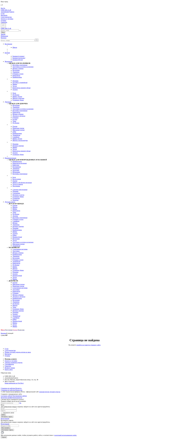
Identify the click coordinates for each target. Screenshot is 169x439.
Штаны (15, 223)
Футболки (16, 95)
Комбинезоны (17, 77)
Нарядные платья (18, 128)
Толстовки (16, 251)
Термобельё (16, 246)
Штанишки (16, 172)
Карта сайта (9, 369)
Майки (15, 84)
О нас (3, 13)
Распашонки (17, 167)
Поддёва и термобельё (20, 82)
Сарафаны (16, 137)
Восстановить (6, 428)
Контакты (4, 15)
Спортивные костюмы (20, 249)
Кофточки (16, 165)
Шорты (15, 207)
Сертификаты (9, 364)
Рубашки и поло (18, 74)
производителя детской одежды (49, 392)
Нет (2, 8)
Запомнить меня (8, 413)
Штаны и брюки (18, 68)
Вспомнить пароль (7, 416)
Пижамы (15, 81)
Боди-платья (17, 179)
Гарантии (4, 22)
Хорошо (4, 437)
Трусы (15, 86)
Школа (15, 47)
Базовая (7, 53)
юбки (14, 131)
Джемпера (16, 72)
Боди (14, 177)
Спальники (16, 193)
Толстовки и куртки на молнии (23, 67)
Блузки (15, 119)
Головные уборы (18, 100)
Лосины (15, 216)
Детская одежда (10, 202)
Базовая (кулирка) (18, 56)
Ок (20, 403)
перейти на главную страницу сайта (88, 345)
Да (4, 8)
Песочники (16, 186)
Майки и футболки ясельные (22, 182)
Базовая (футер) (18, 60)
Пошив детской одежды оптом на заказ (18, 352)
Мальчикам (8, 61)
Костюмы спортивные (20, 65)
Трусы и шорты (18, 184)
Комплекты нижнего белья (21, 88)
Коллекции (8, 44)
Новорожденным (10, 158)
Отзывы (3, 20)
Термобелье (16, 135)
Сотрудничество (6, 17)
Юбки (15, 235)
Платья (15, 126)
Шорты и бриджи (18, 98)
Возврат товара (10, 368)
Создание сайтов (6, 396)
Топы (14, 121)
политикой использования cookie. (65, 435)
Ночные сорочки (18, 146)
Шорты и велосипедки (20, 140)
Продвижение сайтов (19, 396)
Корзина (3, 333)
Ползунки (16, 170)
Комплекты (16, 75)
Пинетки (15, 200)
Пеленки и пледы (18, 195)
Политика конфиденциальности (11, 397)
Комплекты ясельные (20, 163)
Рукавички (16, 198)
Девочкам (8, 102)
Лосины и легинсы (19, 116)
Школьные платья (18, 130)
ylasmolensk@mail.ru (7, 12)
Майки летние (17, 96)
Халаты (15, 89)
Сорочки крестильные (20, 189)
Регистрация (5, 418)
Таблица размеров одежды (13, 362)
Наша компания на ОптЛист (14, 383)
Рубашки (15, 117)
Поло (14, 93)
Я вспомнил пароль (7, 430)
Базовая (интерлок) (19, 58)
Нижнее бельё (17, 237)
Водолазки (16, 70)
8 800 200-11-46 (6, 10)
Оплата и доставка (7, 19)
